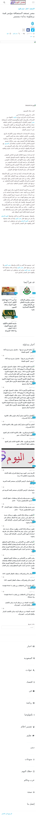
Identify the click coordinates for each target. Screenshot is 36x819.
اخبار (27, 8)
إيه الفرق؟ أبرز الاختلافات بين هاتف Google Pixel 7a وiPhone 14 (19, 596)
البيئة (14, 117)
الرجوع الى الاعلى (7, 813)
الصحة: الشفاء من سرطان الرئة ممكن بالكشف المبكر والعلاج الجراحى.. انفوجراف (18, 613)
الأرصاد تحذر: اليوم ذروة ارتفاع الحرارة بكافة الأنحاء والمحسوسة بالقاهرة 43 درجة (19, 474)
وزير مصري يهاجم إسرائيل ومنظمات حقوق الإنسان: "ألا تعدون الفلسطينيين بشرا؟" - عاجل (18, 508)
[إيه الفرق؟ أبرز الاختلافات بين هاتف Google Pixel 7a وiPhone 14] (18, 586)
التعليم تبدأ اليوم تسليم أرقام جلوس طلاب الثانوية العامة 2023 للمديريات (18, 426)
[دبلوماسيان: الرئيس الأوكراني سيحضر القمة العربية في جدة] (18, 482)
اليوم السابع (5, 216)
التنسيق (7, 143)
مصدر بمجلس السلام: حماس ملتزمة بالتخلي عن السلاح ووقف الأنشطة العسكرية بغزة (27, 304)
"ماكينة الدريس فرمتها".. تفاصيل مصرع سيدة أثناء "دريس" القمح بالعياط (19, 360)
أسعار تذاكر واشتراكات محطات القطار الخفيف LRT (19, 580)
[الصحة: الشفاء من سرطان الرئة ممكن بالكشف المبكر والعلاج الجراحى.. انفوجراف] (18, 603)
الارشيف (32, 8)
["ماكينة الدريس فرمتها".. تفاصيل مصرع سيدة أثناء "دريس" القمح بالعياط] (18, 351)
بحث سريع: (31, 624)
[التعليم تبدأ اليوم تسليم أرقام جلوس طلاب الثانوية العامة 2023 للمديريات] (18, 417)
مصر (33, 122)
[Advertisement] (18, 86)
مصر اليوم (21, 8)
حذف (31, 36)
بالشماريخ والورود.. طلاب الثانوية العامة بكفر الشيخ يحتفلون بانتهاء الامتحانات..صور (19, 443)
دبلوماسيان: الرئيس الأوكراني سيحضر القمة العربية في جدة (18, 491)
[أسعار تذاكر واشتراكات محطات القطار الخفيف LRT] (18, 573)
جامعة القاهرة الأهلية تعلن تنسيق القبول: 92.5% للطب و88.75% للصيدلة (9, 327)
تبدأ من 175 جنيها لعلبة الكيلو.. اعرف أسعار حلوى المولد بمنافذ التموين (9, 303)
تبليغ (8, 33)
